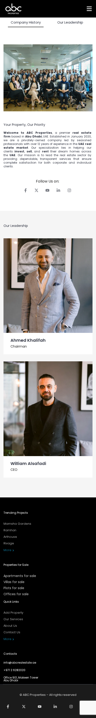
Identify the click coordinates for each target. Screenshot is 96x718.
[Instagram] (69, 190)
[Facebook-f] (25, 190)
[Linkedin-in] (58, 190)
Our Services (13, 619)
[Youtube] (47, 190)
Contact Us (11, 632)
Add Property (13, 612)
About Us (10, 625)
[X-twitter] (36, 190)
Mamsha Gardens (17, 523)
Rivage (8, 543)
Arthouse (10, 537)
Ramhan (9, 530)
